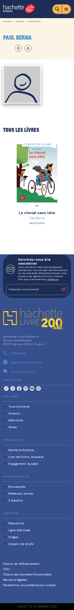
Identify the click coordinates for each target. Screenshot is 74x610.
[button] (23, 48)
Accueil (7, 21)
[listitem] (6, 388)
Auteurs (20, 21)
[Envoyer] (63, 289)
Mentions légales (15, 580)
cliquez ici (52, 279)
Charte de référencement (21, 564)
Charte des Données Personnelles (27, 574)
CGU (6, 569)
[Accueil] (19, 9)
